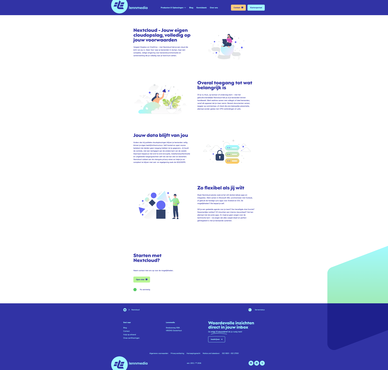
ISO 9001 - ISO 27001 (230, 353)
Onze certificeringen (131, 338)
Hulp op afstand (129, 334)
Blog (191, 7)
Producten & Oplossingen (172, 7)
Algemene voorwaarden (158, 353)
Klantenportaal (256, 7)
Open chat (140, 279)
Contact (237, 7)
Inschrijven (215, 339)
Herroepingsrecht (193, 353)
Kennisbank (201, 7)
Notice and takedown (211, 353)
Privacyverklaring (177, 353)
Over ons (214, 7)
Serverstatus (260, 310)
